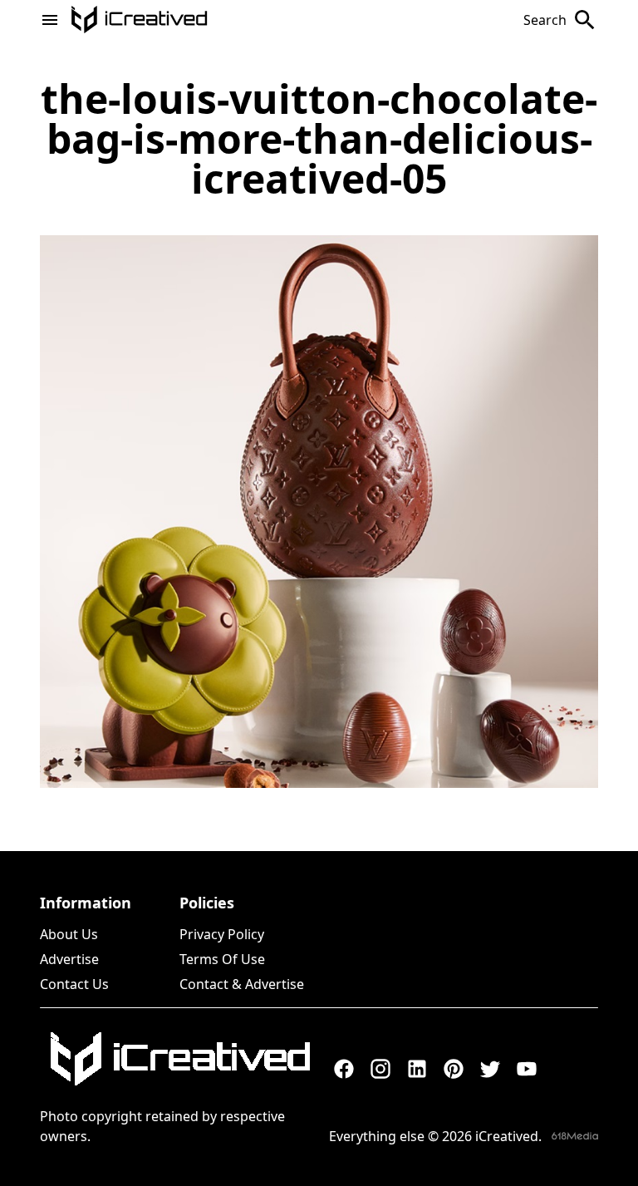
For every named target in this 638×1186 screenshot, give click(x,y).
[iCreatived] (179, 1058)
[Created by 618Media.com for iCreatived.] (575, 1135)
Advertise (69, 959)
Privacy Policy (221, 934)
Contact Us (74, 984)
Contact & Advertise (241, 984)
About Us (69, 934)
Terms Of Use (222, 959)
